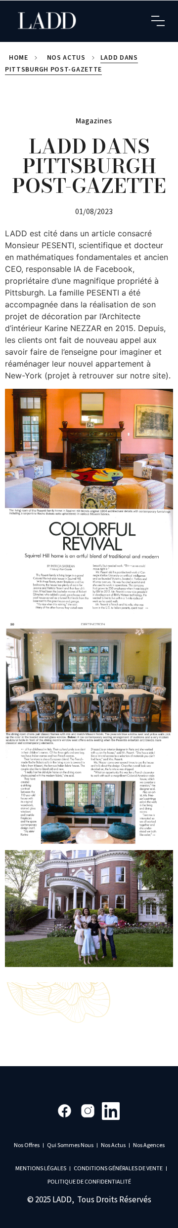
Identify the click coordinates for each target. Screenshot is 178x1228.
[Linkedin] (111, 1111)
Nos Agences (149, 1145)
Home (18, 58)
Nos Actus (66, 58)
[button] (158, 21)
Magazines (94, 120)
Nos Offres (27, 1145)
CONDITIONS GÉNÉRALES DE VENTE (118, 1168)
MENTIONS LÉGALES (40, 1168)
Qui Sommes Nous (70, 1145)
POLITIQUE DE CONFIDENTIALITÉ (89, 1182)
